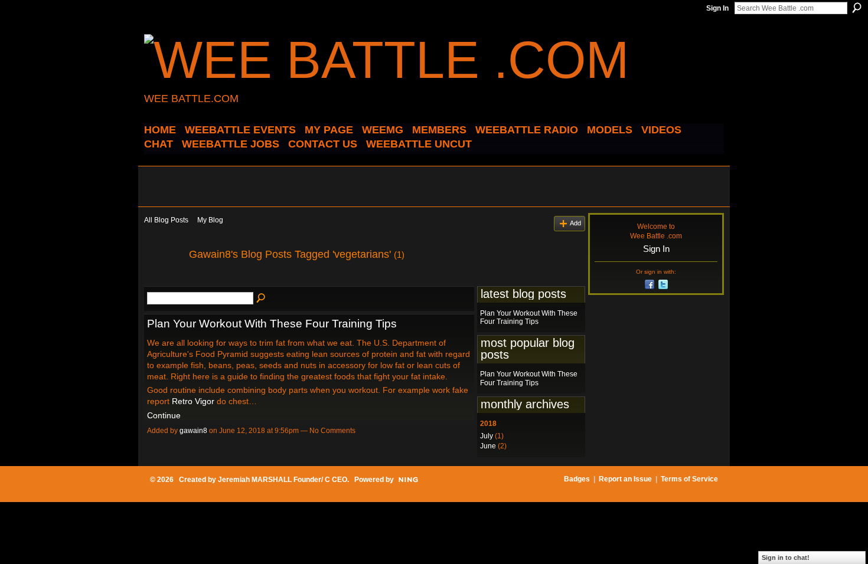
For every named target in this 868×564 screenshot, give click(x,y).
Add (575, 223)
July (486, 436)
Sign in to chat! (786, 557)
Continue (164, 415)
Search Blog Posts (261, 298)
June (488, 446)
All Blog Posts (166, 220)
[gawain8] (163, 281)
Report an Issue (625, 479)
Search (857, 7)
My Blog (210, 220)
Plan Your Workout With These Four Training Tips (272, 323)
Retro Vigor (193, 401)
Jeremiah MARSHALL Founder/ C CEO (282, 480)
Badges (577, 479)
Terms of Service (689, 479)
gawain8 (193, 431)
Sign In (717, 8)
